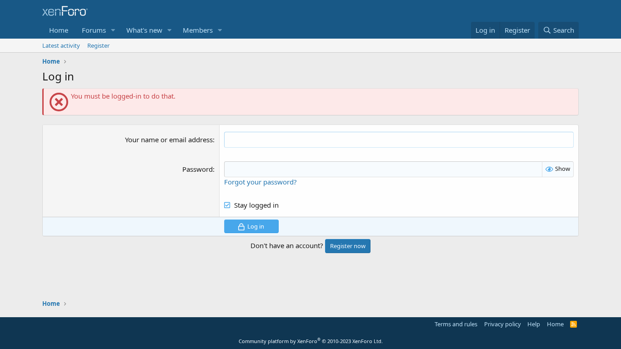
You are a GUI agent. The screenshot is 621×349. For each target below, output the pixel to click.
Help (533, 324)
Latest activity (61, 45)
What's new (144, 30)
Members (198, 30)
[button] (113, 30)
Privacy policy (502, 324)
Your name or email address (169, 139)
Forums (94, 30)
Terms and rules (456, 324)
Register (98, 45)
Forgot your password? (260, 181)
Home (58, 30)
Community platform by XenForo (311, 341)
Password (197, 169)
